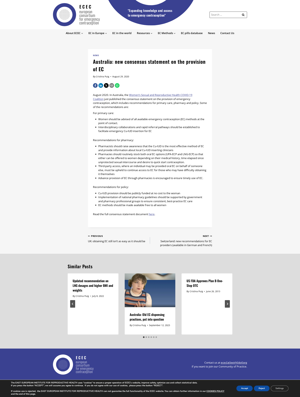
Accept (244, 388)
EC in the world (122, 33)
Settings (279, 388)
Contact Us (227, 33)
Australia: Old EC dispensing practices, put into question (147, 317)
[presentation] (150, 290)
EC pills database (192, 33)
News (211, 33)
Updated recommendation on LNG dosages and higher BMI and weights (93, 285)
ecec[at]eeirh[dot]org (234, 362)
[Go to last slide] (72, 304)
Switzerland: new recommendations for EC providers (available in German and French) (186, 241)
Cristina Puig (102, 76)
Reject (262, 388)
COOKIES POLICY (215, 391)
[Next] (227, 304)
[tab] (144, 337)
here (152, 214)
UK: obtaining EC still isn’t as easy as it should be (116, 239)
